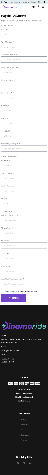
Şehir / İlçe (5, 105)
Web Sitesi (5, 131)
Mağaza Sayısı (6, 228)
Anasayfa (24, 419)
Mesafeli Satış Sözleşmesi (24, 397)
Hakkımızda (24, 425)
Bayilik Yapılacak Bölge (10, 215)
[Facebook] (18, 463)
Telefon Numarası (7, 186)
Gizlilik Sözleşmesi (24, 401)
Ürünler (24, 430)
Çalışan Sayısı (6, 253)
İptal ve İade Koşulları (24, 393)
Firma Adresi (6, 93)
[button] (43, 7)
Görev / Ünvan (6, 173)
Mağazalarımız (24, 435)
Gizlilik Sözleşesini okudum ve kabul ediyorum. (21, 292)
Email (3, 199)
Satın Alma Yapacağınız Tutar (11, 279)
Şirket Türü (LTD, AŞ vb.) (10, 67)
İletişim (24, 440)
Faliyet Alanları (6, 266)
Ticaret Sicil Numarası (9, 55)
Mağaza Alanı (6, 241)
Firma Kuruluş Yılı (8, 80)
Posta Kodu (5, 118)
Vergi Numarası (7, 42)
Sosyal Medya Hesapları (10, 144)
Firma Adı (5, 29)
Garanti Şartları (24, 389)
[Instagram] (24, 463)
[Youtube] (30, 463)
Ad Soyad (5, 160)
